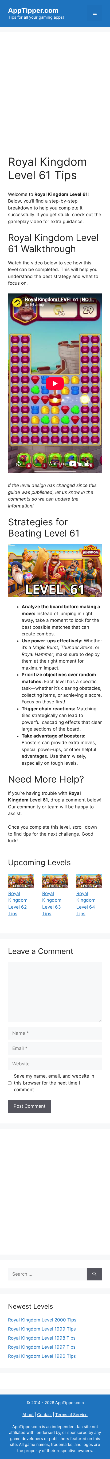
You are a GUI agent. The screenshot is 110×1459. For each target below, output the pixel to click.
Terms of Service (71, 1414)
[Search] (94, 1274)
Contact (44, 1414)
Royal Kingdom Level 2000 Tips (42, 1320)
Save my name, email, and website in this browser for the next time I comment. (54, 1082)
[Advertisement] (55, 97)
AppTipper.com (33, 10)
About (28, 1414)
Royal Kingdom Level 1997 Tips (42, 1347)
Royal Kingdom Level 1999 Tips (42, 1329)
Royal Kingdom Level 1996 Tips (42, 1356)
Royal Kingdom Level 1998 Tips (42, 1338)
